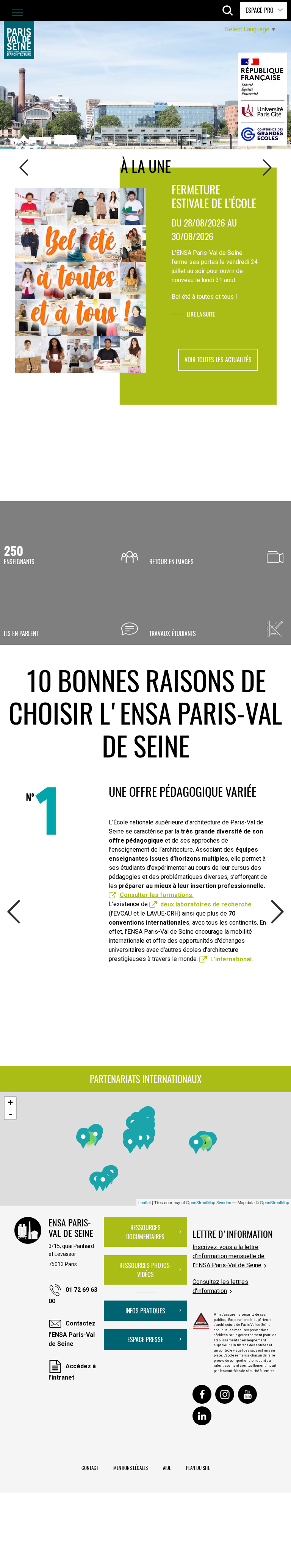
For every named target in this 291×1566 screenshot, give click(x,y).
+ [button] (10, 1102)
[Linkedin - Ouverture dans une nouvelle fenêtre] (201, 1415)
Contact (89, 1467)
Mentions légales (130, 1467)
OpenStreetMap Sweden (208, 1202)
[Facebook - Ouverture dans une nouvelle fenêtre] (201, 1394)
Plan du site (198, 1467)
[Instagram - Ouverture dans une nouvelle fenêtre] (224, 1394)
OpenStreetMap (274, 1202)
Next (267, 167)
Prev (23, 167)
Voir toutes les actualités (218, 359)
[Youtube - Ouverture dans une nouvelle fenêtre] (247, 1394)
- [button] (10, 1113)
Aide (167, 1467)
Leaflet (144, 1202)
